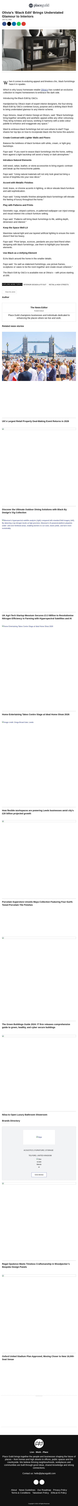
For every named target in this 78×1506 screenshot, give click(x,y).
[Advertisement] (39, 920)
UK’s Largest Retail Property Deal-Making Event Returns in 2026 (35, 421)
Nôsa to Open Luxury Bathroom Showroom (24, 1114)
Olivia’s (44, 89)
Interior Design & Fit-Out (35, 285)
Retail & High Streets (59, 285)
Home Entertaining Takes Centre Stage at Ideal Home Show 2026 (35, 714)
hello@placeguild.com (45, 1473)
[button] (4, 24)
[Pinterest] (36, 1482)
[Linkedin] (42, 1482)
